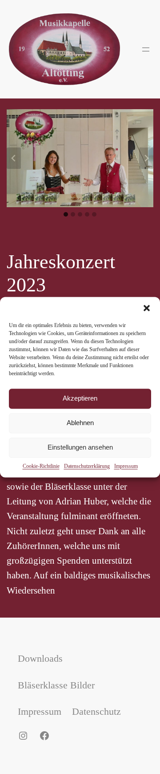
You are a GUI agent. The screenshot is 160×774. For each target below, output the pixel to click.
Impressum (126, 466)
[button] (146, 307)
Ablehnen (80, 422)
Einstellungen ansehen (80, 447)
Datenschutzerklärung (87, 466)
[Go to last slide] (14, 158)
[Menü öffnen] (145, 49)
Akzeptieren (80, 398)
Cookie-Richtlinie (41, 466)
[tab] (66, 214)
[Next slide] (146, 158)
